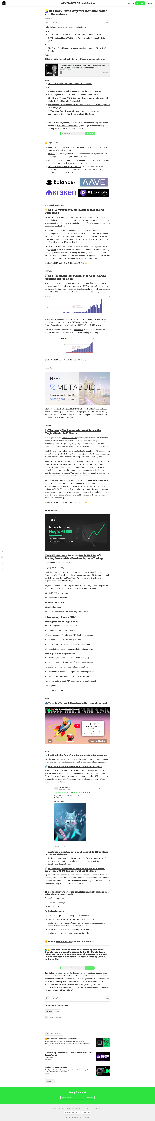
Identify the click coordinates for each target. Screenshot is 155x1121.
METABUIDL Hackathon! (80, 409)
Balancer (52, 147)
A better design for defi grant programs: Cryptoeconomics (74, 91)
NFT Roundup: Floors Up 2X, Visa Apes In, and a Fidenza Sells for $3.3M (75, 277)
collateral (69, 220)
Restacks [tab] (56, 1011)
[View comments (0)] (53, 22)
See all (48, 1081)
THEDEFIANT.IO (64, 941)
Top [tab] (47, 1034)
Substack (68, 1117)
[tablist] (52, 1011)
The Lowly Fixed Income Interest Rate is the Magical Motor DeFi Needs (73, 432)
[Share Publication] (133, 3)
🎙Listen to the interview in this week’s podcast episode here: (75, 59)
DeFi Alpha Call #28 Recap (56, 1067)
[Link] (42, 59)
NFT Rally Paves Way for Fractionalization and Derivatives (74, 34)
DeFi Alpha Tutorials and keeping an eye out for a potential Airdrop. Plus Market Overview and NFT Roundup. (67, 1070)
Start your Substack (73, 1113)
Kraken (51, 154)
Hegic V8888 (87, 555)
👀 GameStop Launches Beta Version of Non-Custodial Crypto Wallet (68, 1054)
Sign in (149, 3)
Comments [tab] (49, 1011)
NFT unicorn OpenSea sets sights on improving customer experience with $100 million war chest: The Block (75, 869)
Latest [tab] (51, 1034)
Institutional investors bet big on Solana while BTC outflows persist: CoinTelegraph (76, 853)
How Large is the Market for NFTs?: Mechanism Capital (73, 94)
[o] (103, 1071)
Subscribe (140, 3)
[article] (77, 1043)
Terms (89, 1108)
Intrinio (78, 1108)
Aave (50, 160)
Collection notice (97, 1108)
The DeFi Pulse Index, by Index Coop (64, 167)
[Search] (129, 3)
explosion (52, 249)
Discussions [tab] (58, 1034)
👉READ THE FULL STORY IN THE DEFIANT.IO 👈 (66, 263)
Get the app (86, 1113)
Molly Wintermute (56, 555)
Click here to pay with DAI (67, 125)
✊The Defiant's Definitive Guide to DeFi (62, 1039)
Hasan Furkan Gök (69, 437)
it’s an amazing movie (80, 454)
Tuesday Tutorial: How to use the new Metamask (70, 83)
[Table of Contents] (2, 560)
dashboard (78, 330)
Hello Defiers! (49, 1057)
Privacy (84, 1108)
